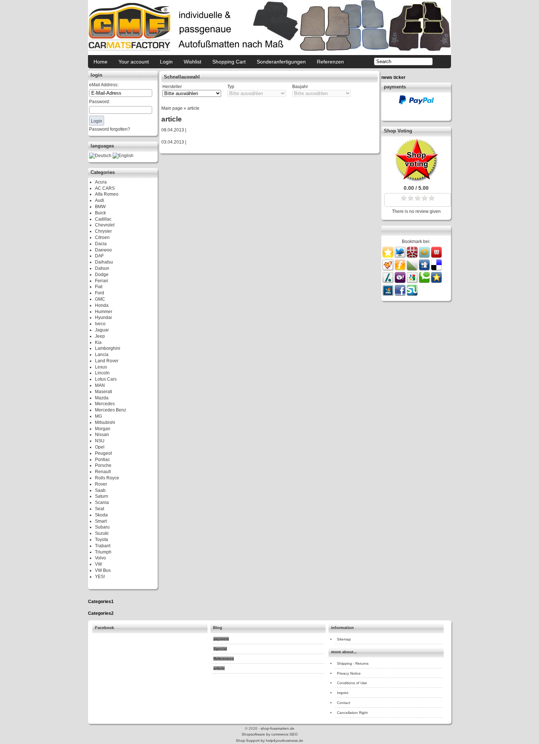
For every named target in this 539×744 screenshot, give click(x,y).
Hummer (103, 311)
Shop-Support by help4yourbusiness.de (269, 740)
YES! (100, 576)
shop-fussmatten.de (277, 728)
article (193, 108)
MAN (100, 385)
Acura (101, 182)
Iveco (100, 323)
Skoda (101, 515)
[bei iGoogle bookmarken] (413, 281)
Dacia (101, 243)
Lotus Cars (106, 379)
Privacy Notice (349, 673)
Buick (100, 212)
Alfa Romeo (106, 194)
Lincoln (102, 372)
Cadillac (103, 219)
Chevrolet (104, 225)
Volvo (100, 557)
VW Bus (103, 570)
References (223, 659)
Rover (101, 484)
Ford (99, 292)
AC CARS (105, 188)
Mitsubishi (105, 422)
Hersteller (172, 86)
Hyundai (103, 317)
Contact (343, 703)
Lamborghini (107, 348)
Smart (101, 521)
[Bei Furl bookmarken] (401, 269)
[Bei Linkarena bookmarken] (413, 269)
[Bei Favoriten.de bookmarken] (436, 281)
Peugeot (103, 453)
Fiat (98, 286)
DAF (99, 255)
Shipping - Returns (352, 663)
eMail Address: (103, 84)
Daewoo (103, 250)
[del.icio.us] (436, 269)
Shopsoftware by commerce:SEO (270, 734)
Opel (99, 447)
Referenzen (330, 62)
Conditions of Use (352, 683)
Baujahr (300, 86)
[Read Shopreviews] (416, 180)
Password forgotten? (109, 129)
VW (98, 564)
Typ (230, 86)
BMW (100, 206)
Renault (103, 471)
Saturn (101, 496)
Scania (102, 502)
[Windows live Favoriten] (388, 294)
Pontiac (102, 459)
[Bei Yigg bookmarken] (388, 269)
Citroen (102, 237)
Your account (133, 62)
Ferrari (101, 280)
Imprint (342, 693)
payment (221, 639)
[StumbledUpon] (412, 294)
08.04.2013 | (173, 130)
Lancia (102, 354)
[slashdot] (388, 281)
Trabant (102, 545)
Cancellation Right (352, 713)
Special (220, 649)
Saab (100, 490)
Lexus (101, 367)
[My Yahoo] (401, 281)
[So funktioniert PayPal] (416, 102)
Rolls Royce (107, 477)
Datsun (102, 268)
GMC (100, 299)
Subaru (102, 527)
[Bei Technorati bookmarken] (425, 281)
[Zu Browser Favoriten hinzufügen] (387, 256)
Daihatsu (104, 262)
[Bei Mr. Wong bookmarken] (413, 256)
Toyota (101, 539)
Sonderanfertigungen (281, 62)
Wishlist (192, 62)
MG (98, 416)
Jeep (100, 336)
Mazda (102, 397)
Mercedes (105, 403)
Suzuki (102, 533)
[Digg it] (425, 269)
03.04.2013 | (173, 142)
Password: (99, 101)
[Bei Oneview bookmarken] (425, 256)
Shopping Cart (229, 62)
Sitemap (344, 639)
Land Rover (106, 360)
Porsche (103, 465)
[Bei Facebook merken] (401, 294)
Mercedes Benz (110, 410)
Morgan (102, 428)
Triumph (103, 552)
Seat (99, 508)
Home (100, 62)
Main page (172, 108)
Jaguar (102, 330)
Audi (99, 200)
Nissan (102, 434)
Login (166, 62)
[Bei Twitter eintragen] (400, 256)
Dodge (102, 274)
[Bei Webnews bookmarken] (436, 256)
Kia (98, 342)
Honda (102, 305)
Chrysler (103, 231)
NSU (99, 440)
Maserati (103, 391)
